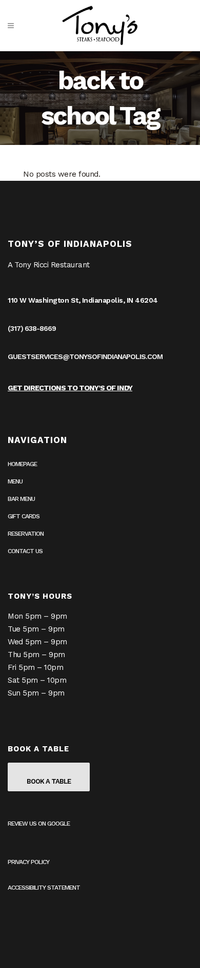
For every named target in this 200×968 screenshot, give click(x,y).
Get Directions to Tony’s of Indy (70, 388)
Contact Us (25, 551)
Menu (15, 481)
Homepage (22, 464)
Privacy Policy (28, 862)
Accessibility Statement (44, 887)
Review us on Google (39, 823)
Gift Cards (23, 516)
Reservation (26, 533)
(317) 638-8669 (32, 328)
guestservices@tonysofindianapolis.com (85, 356)
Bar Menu (21, 498)
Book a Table (49, 781)
